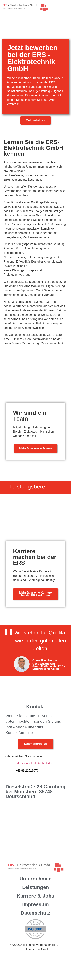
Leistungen (35, 887)
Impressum (35, 904)
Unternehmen (35, 879)
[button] (65, 7)
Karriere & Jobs (35, 896)
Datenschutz (35, 913)
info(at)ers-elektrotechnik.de (34, 763)
